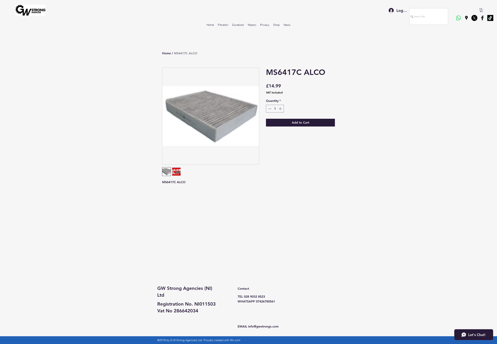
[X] (474, 18)
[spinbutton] (275, 108)
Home (166, 53)
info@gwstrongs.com (263, 326)
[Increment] (280, 108)
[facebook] (482, 18)
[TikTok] (490, 18)
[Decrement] (269, 108)
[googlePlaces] (466, 18)
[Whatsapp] (458, 18)
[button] (481, 10)
